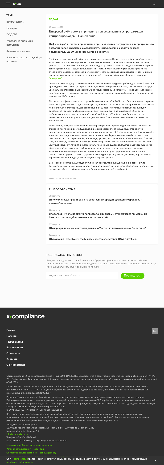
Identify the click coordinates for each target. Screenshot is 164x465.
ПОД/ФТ (53, 19)
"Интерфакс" (55, 78)
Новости (11, 336)
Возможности (14, 347)
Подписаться (132, 275)
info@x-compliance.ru (17, 434)
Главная (10, 330)
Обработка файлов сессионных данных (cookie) (31, 453)
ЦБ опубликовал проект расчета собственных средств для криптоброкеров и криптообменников (95, 201)
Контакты (12, 359)
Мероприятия (14, 342)
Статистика (13, 353)
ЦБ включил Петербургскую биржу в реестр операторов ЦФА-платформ (93, 239)
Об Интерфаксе (15, 365)
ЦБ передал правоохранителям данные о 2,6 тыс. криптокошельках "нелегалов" (97, 228)
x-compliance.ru (20, 459)
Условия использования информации (25, 449)
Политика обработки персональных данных (29, 445)
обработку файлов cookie (19, 462)
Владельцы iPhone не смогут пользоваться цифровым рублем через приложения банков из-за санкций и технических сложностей (98, 216)
